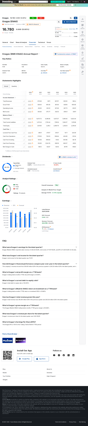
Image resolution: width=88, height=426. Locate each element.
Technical (41, 42)
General (5, 42)
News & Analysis (21, 42)
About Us (49, 369)
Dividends (49, 46)
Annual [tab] (6, 86)
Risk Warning (82, 422)
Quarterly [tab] (14, 86)
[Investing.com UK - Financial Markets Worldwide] (9, 2)
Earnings (56, 46)
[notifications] (81, 1)
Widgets (5, 379)
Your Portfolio (6, 376)
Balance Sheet (28, 46)
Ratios (43, 46)
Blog (4, 369)
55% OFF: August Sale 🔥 (58, 1)
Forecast (63, 46)
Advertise (49, 372)
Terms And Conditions (60, 422)
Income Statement (18, 46)
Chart (12, 42)
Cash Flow (37, 46)
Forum (49, 42)
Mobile (5, 372)
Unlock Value (72, 29)
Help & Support (51, 376)
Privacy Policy (72, 422)
